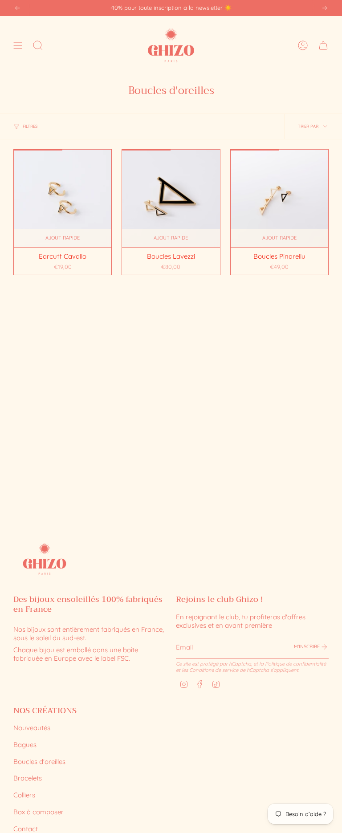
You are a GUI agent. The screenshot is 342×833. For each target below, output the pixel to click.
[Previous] (17, 8)
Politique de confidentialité (295, 664)
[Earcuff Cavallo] (62, 198)
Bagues (25, 744)
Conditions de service (213, 670)
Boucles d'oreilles (39, 761)
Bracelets (27, 778)
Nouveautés (31, 727)
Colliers (24, 795)
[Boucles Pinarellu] (279, 198)
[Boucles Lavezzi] (171, 198)
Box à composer (38, 812)
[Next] (325, 8)
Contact (25, 829)
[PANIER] (323, 45)
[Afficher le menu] (18, 45)
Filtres (30, 126)
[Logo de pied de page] (44, 558)
